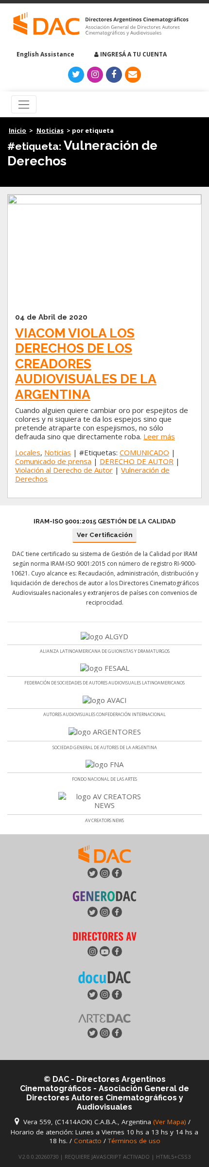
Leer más (159, 436)
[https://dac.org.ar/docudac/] (104, 977)
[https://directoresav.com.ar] (104, 935)
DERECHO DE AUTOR (137, 461)
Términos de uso (134, 1140)
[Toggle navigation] (24, 104)
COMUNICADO (144, 452)
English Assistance (44, 54)
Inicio (17, 130)
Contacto (88, 1140)
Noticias (50, 130)
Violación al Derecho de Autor (64, 470)
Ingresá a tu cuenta (133, 54)
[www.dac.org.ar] (104, 853)
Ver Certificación (105, 535)
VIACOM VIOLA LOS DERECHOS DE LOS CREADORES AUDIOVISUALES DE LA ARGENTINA (86, 363)
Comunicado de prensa (53, 461)
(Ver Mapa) (170, 1121)
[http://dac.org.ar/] (100, 24)
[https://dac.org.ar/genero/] (104, 896)
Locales (27, 452)
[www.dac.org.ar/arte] (104, 1017)
